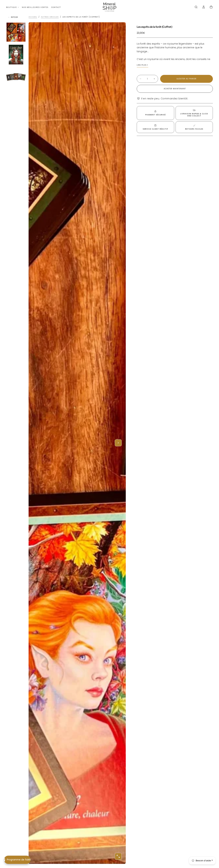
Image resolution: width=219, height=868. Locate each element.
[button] (196, 7)
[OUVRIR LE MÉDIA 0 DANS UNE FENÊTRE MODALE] (118, 856)
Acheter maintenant (175, 88)
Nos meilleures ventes (35, 7)
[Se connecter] (203, 7)
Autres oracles (50, 17)
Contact (56, 7)
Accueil (33, 17)
